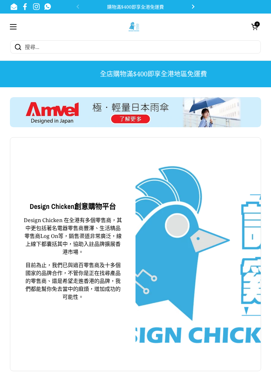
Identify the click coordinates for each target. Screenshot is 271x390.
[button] (254, 26)
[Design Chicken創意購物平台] (134, 26)
